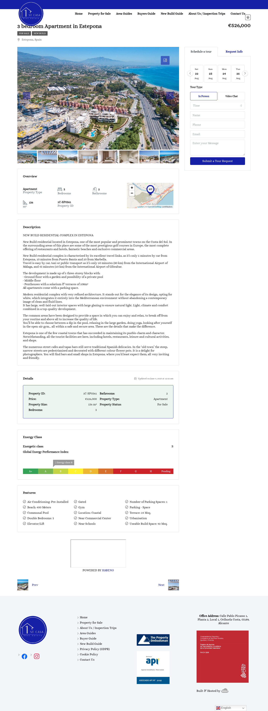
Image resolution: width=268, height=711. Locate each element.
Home (79, 13)
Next (161, 585)
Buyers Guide (146, 13)
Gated (82, 502)
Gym (81, 507)
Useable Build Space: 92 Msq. (149, 523)
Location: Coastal (89, 513)
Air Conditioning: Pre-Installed (47, 502)
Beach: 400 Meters (39, 507)
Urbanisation (138, 518)
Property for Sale (99, 13)
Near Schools (87, 523)
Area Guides (88, 633)
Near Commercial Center (94, 518)
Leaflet (141, 206)
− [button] (132, 193)
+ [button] (132, 187)
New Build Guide (172, 13)
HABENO (108, 570)
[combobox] (217, 105)
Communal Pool (38, 513)
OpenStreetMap (154, 206)
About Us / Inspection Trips (207, 13)
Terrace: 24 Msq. (140, 513)
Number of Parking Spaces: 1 (148, 502)
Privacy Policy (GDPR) (95, 649)
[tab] (165, 60)
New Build (40, 33)
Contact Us (238, 13)
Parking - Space (140, 507)
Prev (35, 585)
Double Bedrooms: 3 (40, 518)
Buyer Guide (88, 638)
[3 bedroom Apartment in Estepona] (150, 190)
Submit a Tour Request (217, 161)
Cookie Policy (89, 654)
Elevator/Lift (35, 523)
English (225, 707)
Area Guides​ (124, 13)
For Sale (24, 33)
